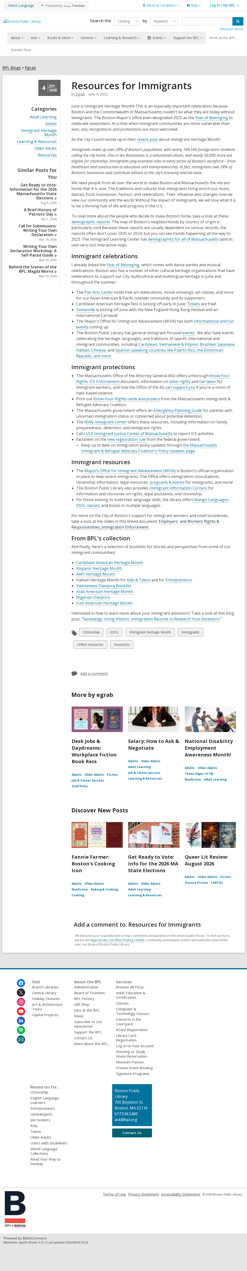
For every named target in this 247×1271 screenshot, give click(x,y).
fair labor (207, 381)
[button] (160, 5)
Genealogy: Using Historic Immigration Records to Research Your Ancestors (151, 619)
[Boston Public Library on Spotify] (21, 1030)
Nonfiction (193, 779)
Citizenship (91, 633)
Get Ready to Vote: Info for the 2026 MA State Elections (153, 864)
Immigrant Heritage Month (39, 133)
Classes (122, 1003)
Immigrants (190, 633)
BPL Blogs (11, 68)
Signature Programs (133, 1073)
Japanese (226, 344)
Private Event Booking (134, 1067)
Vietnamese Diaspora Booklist (103, 585)
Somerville (85, 309)
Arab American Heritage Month (104, 591)
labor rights (180, 381)
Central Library (44, 992)
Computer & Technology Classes (132, 1011)
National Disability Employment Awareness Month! (209, 748)
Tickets (193, 303)
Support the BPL (88, 1032)
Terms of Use (114, 1194)
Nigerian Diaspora (93, 597)
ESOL (114, 633)
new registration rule (126, 439)
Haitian (82, 350)
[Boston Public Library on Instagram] (21, 1002)
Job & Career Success (88, 780)
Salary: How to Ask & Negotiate (153, 744)
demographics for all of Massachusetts (183, 239)
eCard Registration (131, 1029)
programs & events (167, 482)
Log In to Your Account (135, 1045)
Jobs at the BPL (87, 1010)
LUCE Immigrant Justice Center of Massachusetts (128, 433)
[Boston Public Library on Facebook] (21, 983)
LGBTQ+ (217, 883)
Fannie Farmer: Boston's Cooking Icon (93, 864)
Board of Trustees (89, 992)
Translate (78, 6)
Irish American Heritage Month (104, 603)
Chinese (98, 350)
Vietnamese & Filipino (178, 344)
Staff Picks (80, 786)
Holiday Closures (46, 998)
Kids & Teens (138, 580)
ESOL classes (87, 505)
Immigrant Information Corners (178, 488)
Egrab (30, 68)
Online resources (90, 645)
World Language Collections (43, 1151)
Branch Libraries (45, 987)
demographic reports (90, 221)
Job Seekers (40, 1119)
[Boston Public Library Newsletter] (21, 1039)
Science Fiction (196, 883)
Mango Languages (211, 499)
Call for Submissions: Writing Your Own (38, 230)
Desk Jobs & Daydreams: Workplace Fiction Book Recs (94, 751)
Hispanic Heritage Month (99, 568)
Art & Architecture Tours (47, 1006)
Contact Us (83, 1037)
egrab (80, 94)
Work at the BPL (222, 37)
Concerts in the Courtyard (128, 1021)
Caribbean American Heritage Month (109, 562)
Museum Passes (130, 1062)
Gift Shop (81, 1004)
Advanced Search (231, 29)
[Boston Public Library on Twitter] (21, 992)
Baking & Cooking (104, 889)
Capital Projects (45, 1014)
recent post (147, 139)
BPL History (84, 998)
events (188, 332)
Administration (86, 987)
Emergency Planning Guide (177, 410)
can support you (180, 387)
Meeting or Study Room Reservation (131, 1054)
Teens (35, 1131)
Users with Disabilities (48, 1143)
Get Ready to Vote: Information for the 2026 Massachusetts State (33, 191)
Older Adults (45, 148)
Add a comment (94, 673)
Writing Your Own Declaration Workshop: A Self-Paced (33, 251)
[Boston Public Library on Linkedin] (21, 1021)
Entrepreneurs (178, 580)
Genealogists (41, 1114)
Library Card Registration (126, 1037)
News (79, 1015)
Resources (47, 155)
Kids (34, 1125)
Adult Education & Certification (130, 995)
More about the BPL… (92, 1043)
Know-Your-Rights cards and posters (126, 398)
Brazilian (208, 344)
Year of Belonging (211, 117)
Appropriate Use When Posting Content (117, 940)
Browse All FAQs (130, 987)
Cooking (78, 895)
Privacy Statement (143, 1194)
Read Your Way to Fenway (45, 1161)
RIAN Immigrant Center (105, 422)
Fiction (112, 775)
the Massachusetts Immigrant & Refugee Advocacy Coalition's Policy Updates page (149, 448)
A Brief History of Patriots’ (40, 212)
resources (122, 645)
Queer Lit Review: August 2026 (206, 860)
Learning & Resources (37, 141)
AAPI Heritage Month (95, 574)
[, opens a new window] (15, 1225)
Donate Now (21, 50)
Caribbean (147, 344)
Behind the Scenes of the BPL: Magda (33, 269)
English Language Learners (44, 1100)
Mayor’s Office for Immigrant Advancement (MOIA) (130, 470)
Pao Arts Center (98, 292)
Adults (51, 124)
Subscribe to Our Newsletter (88, 1024)
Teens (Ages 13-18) (199, 774)
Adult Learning (43, 117)
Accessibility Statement (180, 1194)
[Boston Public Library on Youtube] (21, 1011)
